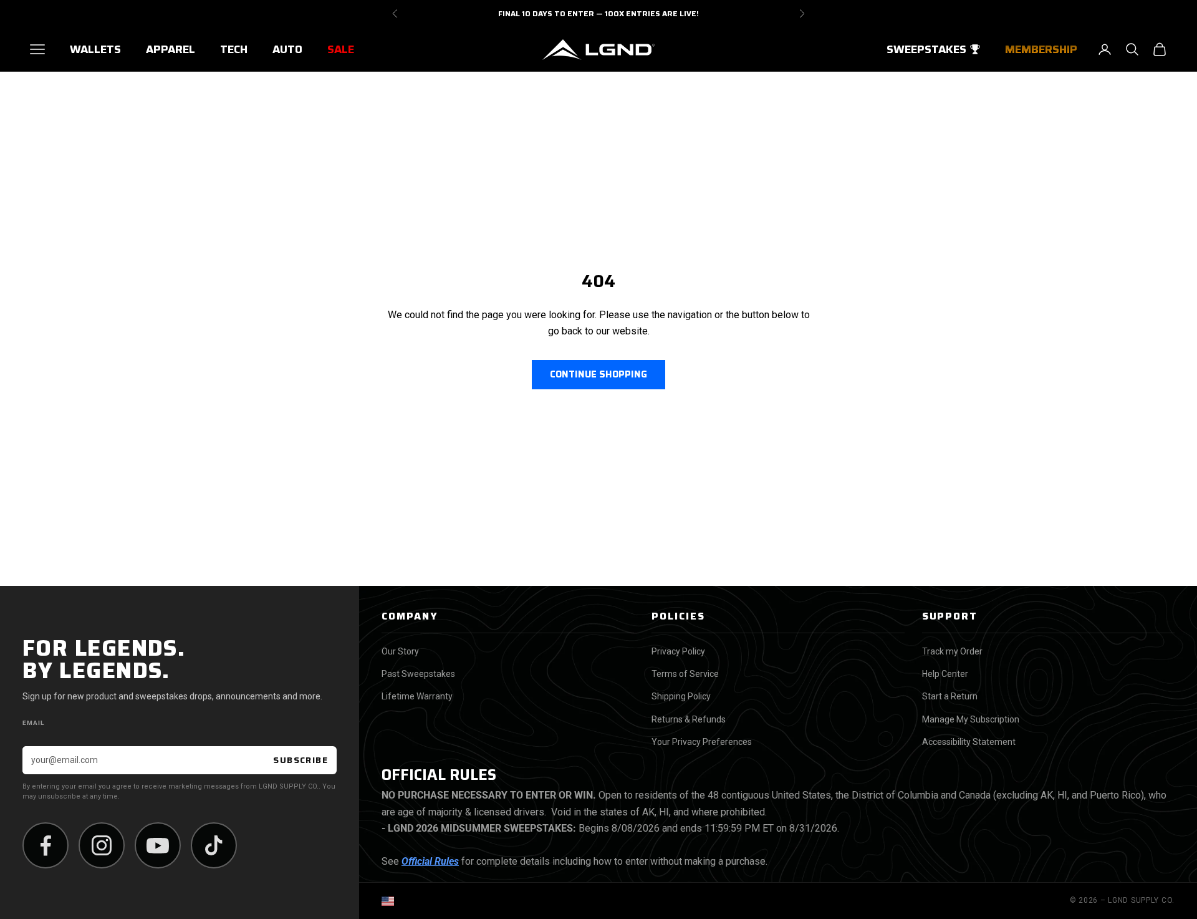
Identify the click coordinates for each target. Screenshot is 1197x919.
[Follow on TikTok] (213, 845)
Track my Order (952, 651)
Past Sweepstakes (418, 674)
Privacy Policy (678, 651)
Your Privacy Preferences (701, 742)
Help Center (945, 674)
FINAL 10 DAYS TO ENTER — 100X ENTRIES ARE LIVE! (598, 13)
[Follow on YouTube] (157, 845)
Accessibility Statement (969, 742)
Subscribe (300, 760)
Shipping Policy (681, 696)
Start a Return (950, 696)
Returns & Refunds (688, 719)
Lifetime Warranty (417, 696)
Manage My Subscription (970, 719)
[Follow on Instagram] (101, 845)
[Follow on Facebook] (45, 845)
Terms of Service (685, 674)
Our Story (400, 651)
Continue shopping (598, 374)
